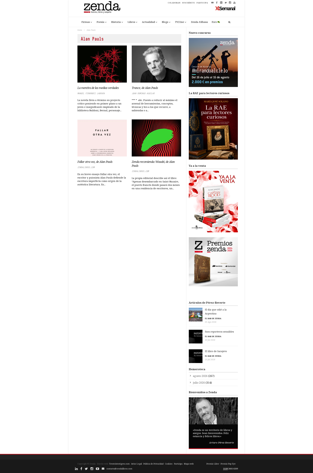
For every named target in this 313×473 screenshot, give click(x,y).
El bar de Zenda (213, 318)
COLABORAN (174, 3)
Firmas (86, 21)
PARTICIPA (202, 3)
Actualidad (148, 21)
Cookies (168, 463)
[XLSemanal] (225, 8)
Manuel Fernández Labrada (91, 93)
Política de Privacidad (153, 463)
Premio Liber (212, 463)
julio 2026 (199, 382)
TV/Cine (179, 21)
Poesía (100, 21)
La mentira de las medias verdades (98, 88)
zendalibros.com (86, 167)
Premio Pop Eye (228, 463)
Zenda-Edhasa (199, 21)
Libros (131, 21)
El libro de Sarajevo (216, 351)
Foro (214, 21)
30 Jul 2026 (210, 340)
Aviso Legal (136, 463)
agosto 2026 (200, 376)
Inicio (79, 30)
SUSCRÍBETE (188, 3)
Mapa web (189, 463)
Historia (116, 21)
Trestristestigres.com (119, 463)
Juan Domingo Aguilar (143, 93)
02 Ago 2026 (210, 322)
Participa (178, 463)
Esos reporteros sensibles (219, 331)
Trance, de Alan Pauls (145, 88)
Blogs (165, 21)
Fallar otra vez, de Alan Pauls (94, 162)
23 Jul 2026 (210, 359)
